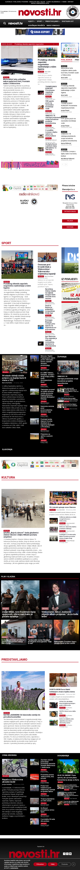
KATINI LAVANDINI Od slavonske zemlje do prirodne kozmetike (22, 716)
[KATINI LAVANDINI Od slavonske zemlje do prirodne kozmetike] (23, 690)
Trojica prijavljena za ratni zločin (47, 800)
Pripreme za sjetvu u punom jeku (47, 436)
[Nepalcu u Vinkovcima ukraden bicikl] (14, 768)
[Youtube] (70, 854)
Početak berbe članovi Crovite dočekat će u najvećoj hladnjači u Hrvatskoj (47, 423)
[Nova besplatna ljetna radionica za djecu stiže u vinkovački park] (60, 786)
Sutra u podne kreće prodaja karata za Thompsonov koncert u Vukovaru (71, 795)
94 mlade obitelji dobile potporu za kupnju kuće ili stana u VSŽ (14, 377)
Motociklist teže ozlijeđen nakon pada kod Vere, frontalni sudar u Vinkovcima (16, 81)
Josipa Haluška (49, 154)
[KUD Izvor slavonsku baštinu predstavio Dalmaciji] (53, 529)
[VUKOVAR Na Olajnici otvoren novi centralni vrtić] (60, 405)
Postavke (65, 864)
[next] (57, 44)
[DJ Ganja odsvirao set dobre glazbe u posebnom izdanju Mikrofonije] (13, 632)
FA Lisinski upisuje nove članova (62, 507)
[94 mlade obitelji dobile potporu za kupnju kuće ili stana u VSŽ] (14, 364)
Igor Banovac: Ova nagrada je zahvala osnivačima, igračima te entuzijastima (51, 341)
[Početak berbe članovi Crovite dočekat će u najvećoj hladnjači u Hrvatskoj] (34, 421)
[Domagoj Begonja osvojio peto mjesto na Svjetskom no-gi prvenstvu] (41, 327)
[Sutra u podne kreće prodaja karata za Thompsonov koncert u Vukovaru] (60, 794)
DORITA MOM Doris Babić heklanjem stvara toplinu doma (62, 690)
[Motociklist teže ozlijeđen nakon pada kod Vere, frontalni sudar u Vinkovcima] (17, 60)
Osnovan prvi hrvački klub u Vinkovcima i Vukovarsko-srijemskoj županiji (47, 269)
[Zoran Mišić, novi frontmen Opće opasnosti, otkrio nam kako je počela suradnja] (20, 599)
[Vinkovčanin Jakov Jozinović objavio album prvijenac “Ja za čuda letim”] (60, 599)
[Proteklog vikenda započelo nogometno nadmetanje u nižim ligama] (47, 52)
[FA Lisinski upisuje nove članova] (63, 498)
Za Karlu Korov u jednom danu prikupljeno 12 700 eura (51, 147)
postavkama (14, 868)
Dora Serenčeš (49, 350)
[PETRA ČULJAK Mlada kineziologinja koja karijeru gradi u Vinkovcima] (53, 705)
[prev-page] (62, 164)
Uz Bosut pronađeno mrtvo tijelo (47, 810)
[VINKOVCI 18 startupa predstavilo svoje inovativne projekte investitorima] (41, 122)
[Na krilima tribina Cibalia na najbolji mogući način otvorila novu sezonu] (41, 296)
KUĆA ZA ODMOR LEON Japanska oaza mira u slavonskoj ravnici (66, 721)
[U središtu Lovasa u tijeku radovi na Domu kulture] (41, 136)
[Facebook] (64, 854)
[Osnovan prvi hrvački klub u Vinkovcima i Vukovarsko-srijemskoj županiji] (47, 257)
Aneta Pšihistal (49, 127)
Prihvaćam (40, 864)
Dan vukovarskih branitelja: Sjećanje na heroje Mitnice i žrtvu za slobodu (71, 391)
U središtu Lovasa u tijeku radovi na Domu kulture (51, 133)
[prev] (53, 44)
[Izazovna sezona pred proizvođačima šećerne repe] (34, 408)
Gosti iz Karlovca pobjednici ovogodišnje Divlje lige (50, 309)
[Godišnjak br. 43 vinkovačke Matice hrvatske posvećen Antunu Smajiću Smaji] (53, 538)
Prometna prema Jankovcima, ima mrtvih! (47, 776)
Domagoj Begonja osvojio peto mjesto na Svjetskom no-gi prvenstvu (51, 324)
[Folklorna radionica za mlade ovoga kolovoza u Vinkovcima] (53, 521)
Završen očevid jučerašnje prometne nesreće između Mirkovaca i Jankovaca (48, 763)
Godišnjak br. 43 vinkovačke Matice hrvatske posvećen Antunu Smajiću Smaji (67, 536)
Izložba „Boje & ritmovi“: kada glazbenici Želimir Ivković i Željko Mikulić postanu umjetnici (21, 535)
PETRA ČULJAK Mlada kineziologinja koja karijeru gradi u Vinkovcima (67, 703)
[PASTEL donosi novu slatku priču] (53, 714)
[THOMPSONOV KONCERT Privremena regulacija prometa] (41, 93)
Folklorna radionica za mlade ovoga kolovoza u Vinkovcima (67, 519)
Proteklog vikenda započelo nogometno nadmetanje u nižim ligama (47, 64)
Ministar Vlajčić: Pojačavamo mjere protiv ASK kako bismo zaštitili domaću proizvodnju (48, 360)
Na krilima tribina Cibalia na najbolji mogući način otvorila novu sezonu (50, 293)
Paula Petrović (45, 825)
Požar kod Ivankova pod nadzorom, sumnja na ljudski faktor (48, 788)
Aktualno (6, 77)
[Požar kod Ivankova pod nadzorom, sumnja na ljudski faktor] (34, 788)
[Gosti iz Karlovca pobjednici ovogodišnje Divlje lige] (41, 312)
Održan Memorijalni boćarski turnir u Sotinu (71, 399)
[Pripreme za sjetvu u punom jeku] (34, 436)
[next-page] (66, 164)
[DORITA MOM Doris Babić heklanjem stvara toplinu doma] (63, 680)
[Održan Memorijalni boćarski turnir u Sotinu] (60, 400)
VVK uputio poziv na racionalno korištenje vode (49, 105)
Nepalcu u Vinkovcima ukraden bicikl (12, 780)
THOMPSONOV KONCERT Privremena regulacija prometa (51, 90)
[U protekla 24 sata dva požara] (34, 821)
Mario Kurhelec (49, 276)
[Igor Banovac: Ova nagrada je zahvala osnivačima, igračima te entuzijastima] (41, 344)
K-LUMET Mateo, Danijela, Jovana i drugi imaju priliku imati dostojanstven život (47, 377)
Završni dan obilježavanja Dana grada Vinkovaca (71, 802)
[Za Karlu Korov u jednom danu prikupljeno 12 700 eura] (41, 149)
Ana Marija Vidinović (51, 140)
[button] (4, 23)
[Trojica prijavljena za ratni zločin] (34, 801)
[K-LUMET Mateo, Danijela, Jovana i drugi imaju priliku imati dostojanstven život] (34, 375)
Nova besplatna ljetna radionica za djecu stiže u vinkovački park (71, 786)
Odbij (52, 864)
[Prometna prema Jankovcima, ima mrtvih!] (34, 777)
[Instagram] (67, 854)
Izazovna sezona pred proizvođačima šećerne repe (47, 409)
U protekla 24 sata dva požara (48, 820)
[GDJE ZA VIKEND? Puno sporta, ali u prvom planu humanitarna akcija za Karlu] (68, 766)
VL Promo (69, 707)
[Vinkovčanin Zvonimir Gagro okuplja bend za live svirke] (66, 632)
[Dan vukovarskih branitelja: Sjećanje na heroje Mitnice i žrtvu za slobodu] (60, 390)
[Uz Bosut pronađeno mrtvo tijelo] (34, 810)
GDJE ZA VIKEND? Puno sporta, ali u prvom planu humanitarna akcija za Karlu (68, 777)
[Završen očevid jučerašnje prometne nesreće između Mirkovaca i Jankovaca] (34, 762)
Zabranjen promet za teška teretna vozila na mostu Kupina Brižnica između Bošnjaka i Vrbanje (48, 394)
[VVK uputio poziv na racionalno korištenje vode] (41, 107)
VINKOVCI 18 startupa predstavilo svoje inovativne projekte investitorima (53, 119)
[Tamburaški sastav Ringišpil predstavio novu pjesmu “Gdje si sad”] (40, 632)
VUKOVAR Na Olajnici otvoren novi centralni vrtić (70, 405)
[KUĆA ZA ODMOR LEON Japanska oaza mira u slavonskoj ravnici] (53, 722)
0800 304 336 (70, 208)
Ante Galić (47, 71)
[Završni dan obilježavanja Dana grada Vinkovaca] (60, 803)
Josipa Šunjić (48, 98)
